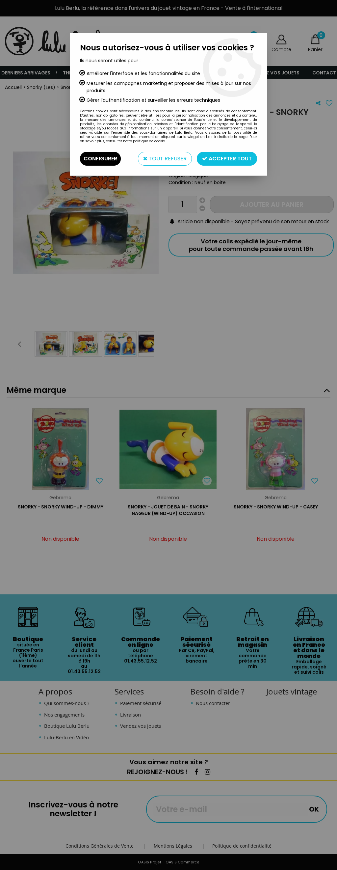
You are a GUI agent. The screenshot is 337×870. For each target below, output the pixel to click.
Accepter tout (229, 158)
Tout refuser (167, 158)
